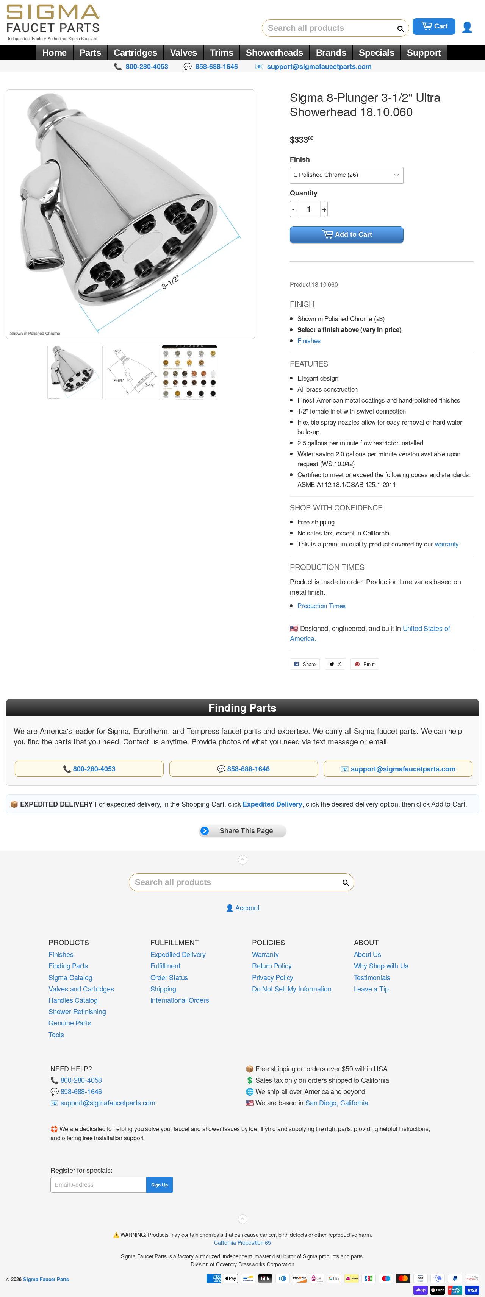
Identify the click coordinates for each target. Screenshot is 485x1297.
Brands (331, 52)
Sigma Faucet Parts (46, 1279)
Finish (300, 159)
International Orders (179, 1000)
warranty (447, 543)
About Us (367, 954)
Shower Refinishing (77, 1011)
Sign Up (159, 1185)
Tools (56, 1034)
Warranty (265, 954)
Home (54, 52)
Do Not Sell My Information (292, 988)
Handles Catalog (73, 1000)
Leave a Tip (371, 988)
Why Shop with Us (381, 965)
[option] (76, 372)
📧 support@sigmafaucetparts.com (102, 1102)
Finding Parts (68, 965)
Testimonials (372, 977)
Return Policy (271, 965)
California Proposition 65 (242, 1242)
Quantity (304, 193)
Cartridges (135, 52)
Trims (221, 52)
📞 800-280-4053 (76, 1080)
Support (424, 52)
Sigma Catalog (70, 977)
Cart (440, 26)
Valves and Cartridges (81, 988)
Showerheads (274, 52)
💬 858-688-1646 (76, 1091)
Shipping (163, 988)
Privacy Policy (272, 977)
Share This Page (246, 831)
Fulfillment (165, 965)
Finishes (309, 340)
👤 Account (242, 907)
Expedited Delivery (178, 954)
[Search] (397, 28)
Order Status (169, 977)
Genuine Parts (69, 1022)
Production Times (321, 605)
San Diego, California (336, 1102)
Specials (376, 52)
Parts (90, 52)
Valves (183, 52)
